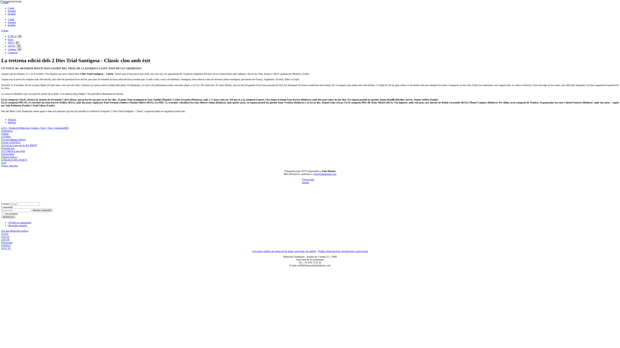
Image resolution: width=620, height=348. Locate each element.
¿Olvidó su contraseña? (19, 222)
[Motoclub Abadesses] (14, 231)
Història (12, 122)
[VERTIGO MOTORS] (11, 142)
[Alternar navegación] (19, 36)
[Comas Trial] (13, 151)
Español (12, 11)
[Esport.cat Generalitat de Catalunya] (6, 248)
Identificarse (8, 217)
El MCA (12, 36)
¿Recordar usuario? (17, 225)
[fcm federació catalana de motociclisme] (5, 239)
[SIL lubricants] (3, 162)
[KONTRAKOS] (8, 148)
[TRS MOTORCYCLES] (5, 136)
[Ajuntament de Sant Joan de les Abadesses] (4, 233)
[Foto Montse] (310, 186)
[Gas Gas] (19, 145)
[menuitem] (313, 36)
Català (11, 8)
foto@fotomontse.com (325, 174)
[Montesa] (7, 131)
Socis (10, 39)
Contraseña (7, 207)
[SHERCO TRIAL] (13, 139)
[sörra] (9, 157)
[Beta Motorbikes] (5, 133)
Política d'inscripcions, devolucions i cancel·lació (343, 251)
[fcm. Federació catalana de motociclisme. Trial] (6, 242)
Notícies (12, 119)
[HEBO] (7, 154)
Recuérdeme (11, 213)
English (12, 14)
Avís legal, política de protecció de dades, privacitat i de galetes (284, 251)
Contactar (13, 52)
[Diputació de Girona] (5, 245)
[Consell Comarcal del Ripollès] (5, 236)
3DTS (11, 42)
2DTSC (12, 46)
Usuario (5, 204)
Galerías (12, 49)
